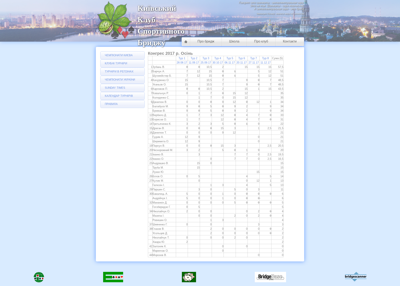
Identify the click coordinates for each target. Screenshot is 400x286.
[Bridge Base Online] (270, 278)
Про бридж (206, 41)
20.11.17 (241, 62)
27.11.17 (254, 62)
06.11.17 (230, 62)
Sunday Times (115, 87)
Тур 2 (194, 58)
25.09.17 (206, 62)
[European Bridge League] (113, 278)
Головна (186, 41)
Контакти (290, 41)
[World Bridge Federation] (39, 278)
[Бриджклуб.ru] (189, 278)
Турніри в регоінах (119, 71)
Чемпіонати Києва (119, 55)
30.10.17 (217, 62)
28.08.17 (182, 62)
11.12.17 (265, 62)
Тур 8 (265, 58)
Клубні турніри (116, 63)
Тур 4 (217, 58)
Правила (111, 104)
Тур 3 (205, 58)
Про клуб (261, 41)
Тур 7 (253, 58)
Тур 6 (241, 58)
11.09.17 (194, 62)
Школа (234, 41)
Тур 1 (182, 58)
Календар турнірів (119, 95)
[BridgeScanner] (355, 277)
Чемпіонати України (120, 79)
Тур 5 (229, 58)
